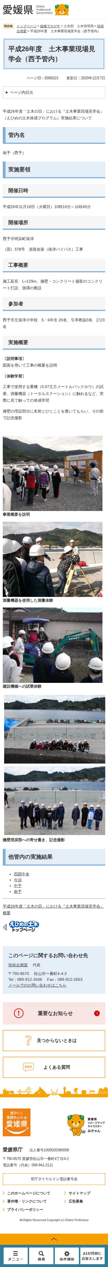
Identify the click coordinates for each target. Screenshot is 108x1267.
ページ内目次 (21, 92)
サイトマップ (79, 1193)
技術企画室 (18, 965)
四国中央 (21, 874)
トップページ (27, 26)
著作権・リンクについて (27, 1201)
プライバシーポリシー (25, 1209)
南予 (18, 891)
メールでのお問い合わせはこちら (37, 985)
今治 (18, 880)
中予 (18, 885)
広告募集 (76, 1201)
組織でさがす (50, 26)
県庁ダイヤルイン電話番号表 (54, 1179)
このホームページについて (28, 1193)
